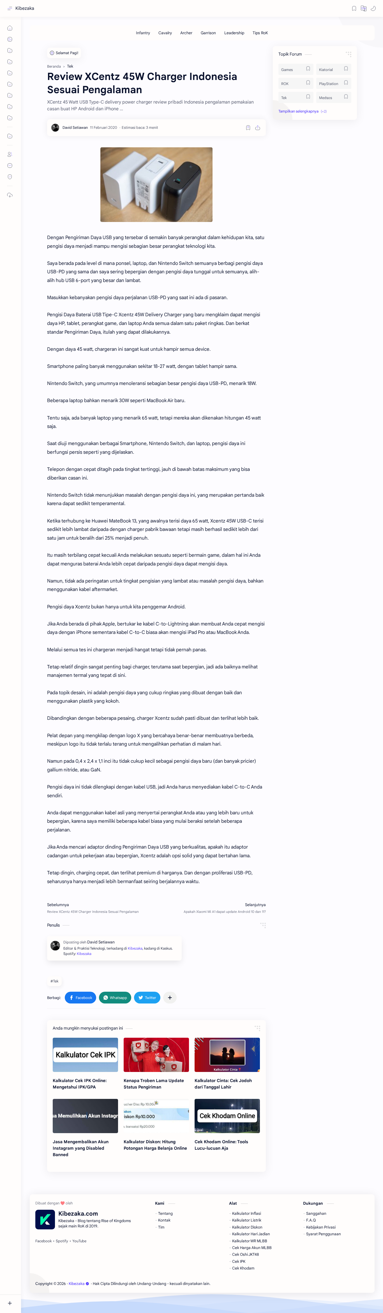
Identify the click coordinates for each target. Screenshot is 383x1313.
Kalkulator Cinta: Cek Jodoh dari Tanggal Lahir (223, 1084)
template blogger (257, 1283)
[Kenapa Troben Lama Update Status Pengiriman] (156, 1055)
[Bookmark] (354, 8)
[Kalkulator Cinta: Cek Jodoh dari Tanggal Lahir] (227, 1055)
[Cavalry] (165, 33)
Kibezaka (24, 8)
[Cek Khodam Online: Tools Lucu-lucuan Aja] (227, 1116)
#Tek (54, 981)
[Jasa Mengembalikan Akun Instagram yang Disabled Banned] (85, 1116)
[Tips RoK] (260, 33)
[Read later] (248, 127)
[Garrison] (208, 33)
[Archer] (186, 33)
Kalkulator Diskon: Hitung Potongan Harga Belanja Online (155, 1145)
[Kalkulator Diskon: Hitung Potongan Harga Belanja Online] (156, 1116)
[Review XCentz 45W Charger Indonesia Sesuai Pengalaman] (156, 184)
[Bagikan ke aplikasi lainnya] (170, 997)
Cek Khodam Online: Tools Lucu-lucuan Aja (221, 1145)
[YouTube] (79, 1241)
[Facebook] (43, 1241)
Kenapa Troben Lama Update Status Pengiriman (154, 1084)
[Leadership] (234, 33)
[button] (363, 8)
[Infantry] (143, 33)
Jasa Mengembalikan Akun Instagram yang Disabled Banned (81, 1148)
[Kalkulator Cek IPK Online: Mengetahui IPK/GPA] (85, 1055)
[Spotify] (62, 1241)
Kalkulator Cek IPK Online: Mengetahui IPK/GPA (80, 1084)
